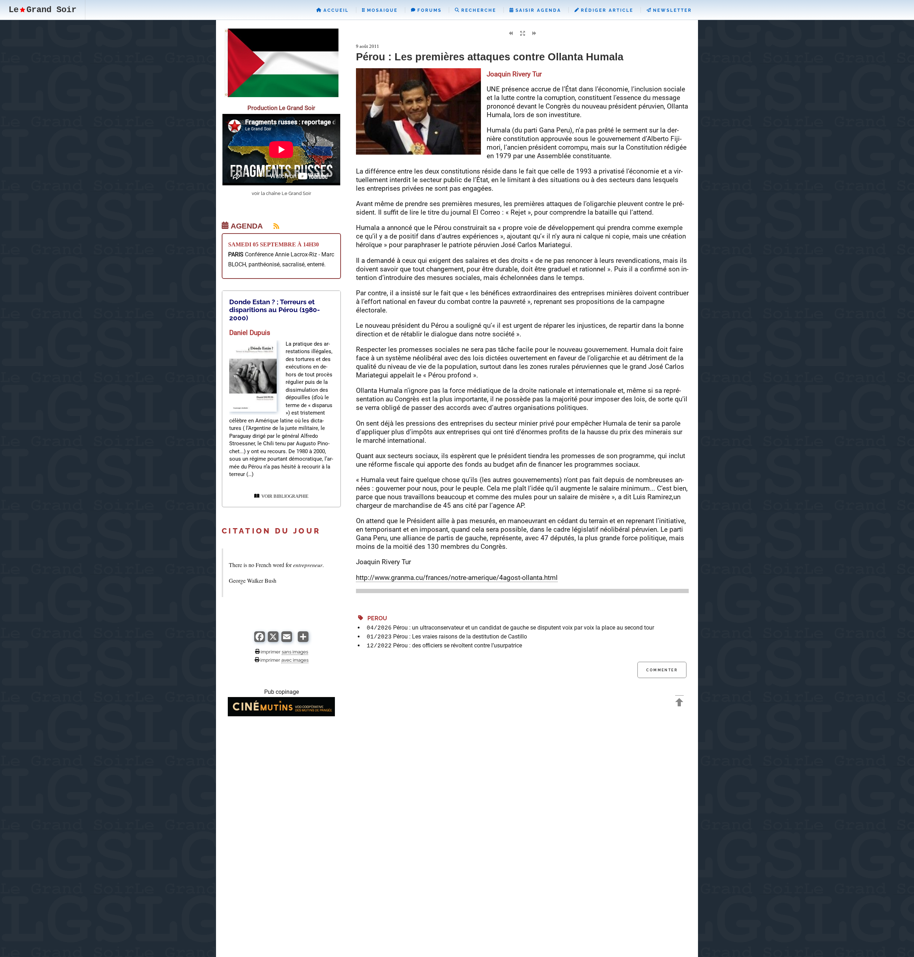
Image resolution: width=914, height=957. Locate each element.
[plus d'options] (303, 640)
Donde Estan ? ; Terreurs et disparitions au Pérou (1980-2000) (274, 310)
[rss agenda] (272, 226)
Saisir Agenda (537, 10)
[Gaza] (281, 95)
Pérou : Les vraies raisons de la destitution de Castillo (460, 636)
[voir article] (253, 409)
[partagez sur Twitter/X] (273, 640)
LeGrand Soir (42, 10)
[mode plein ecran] (522, 33)
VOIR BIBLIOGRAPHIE (283, 496)
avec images (294, 660)
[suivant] (534, 33)
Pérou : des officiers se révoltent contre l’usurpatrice (457, 645)
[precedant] (510, 33)
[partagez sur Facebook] (259, 640)
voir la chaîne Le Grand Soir (281, 193)
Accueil (335, 10)
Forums (428, 10)
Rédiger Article (606, 10)
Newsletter (671, 10)
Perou (375, 618)
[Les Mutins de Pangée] (281, 714)
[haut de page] (679, 703)
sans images (295, 652)
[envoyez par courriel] (286, 640)
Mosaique (381, 10)
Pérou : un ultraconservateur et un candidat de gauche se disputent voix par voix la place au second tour (523, 627)
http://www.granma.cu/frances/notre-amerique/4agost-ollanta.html (457, 577)
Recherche (477, 10)
